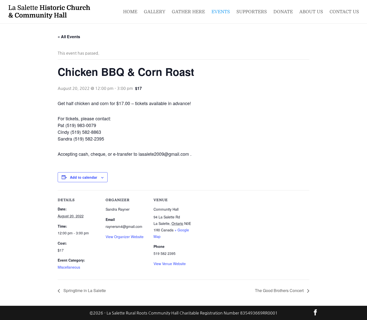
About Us (311, 12)
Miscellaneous (69, 267)
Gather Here (188, 12)
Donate (283, 12)
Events (220, 12)
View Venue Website (170, 263)
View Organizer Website (125, 236)
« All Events (69, 36)
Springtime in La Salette (84, 290)
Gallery (154, 12)
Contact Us (344, 12)
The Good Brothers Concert (280, 290)
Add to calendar (83, 177)
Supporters (251, 12)
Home (130, 12)
